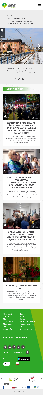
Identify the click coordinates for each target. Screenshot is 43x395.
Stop (2, 36)
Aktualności (7, 314)
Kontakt (22, 319)
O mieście (7, 316)
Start (2, 34)
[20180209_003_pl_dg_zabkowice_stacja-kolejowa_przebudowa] (21, 46)
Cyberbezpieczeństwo (28, 329)
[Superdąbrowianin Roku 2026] (21, 280)
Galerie (22, 314)
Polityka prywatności (27, 321)
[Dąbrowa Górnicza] (9, 5)
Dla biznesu (7, 324)
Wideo (22, 316)
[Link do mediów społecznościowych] (5, 347)
